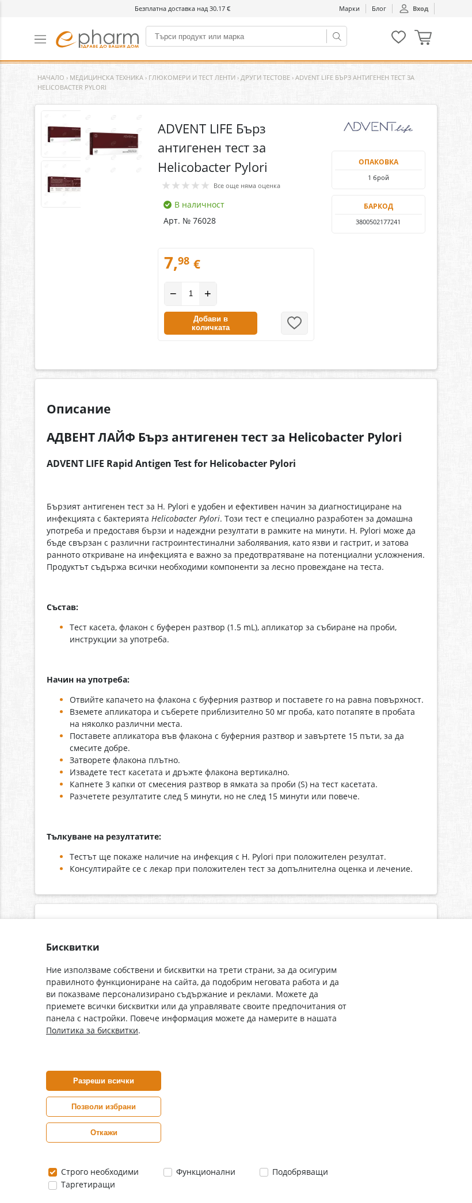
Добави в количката (211, 323)
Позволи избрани (103, 1106)
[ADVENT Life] (378, 127)
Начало (50, 77)
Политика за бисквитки (92, 1030)
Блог (379, 8)
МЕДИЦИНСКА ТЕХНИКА (106, 77)
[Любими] (398, 41)
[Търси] (336, 36)
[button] (45, 39)
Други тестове (265, 77)
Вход (420, 8)
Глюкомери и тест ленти (192, 77)
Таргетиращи (87, 1184)
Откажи (103, 1132)
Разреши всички (103, 1080)
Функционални (204, 1171)
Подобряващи (299, 1171)
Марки (349, 8)
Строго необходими (99, 1171)
